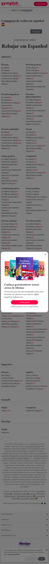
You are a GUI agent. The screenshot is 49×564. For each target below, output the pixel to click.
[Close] (45, 254)
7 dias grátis (24, 302)
